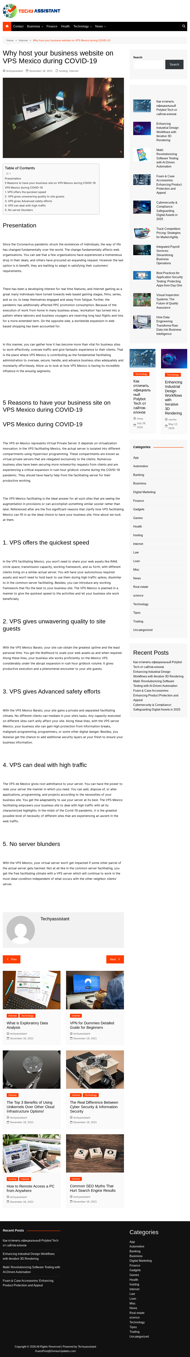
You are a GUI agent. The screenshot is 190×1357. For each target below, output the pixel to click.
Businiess (33, 26)
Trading (138, 621)
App (136, 457)
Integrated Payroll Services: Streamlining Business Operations (168, 255)
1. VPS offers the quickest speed (25, 192)
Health (65, 26)
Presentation (13, 178)
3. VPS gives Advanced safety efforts (28, 201)
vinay (140, 418)
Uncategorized (143, 630)
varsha (172, 419)
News (99, 26)
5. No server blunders (19, 209)
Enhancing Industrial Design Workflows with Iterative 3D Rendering (167, 132)
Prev (14, 959)
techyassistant (14, 70)
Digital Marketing (144, 492)
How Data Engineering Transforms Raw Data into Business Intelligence (168, 325)
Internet (73, 70)
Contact (18, 26)
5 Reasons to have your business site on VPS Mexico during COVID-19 (50, 182)
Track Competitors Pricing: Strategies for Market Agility (168, 233)
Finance (52, 26)
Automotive (140, 466)
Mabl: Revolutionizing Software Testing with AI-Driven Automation (167, 158)
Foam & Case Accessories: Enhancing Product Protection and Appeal (169, 184)
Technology (81, 26)
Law (136, 552)
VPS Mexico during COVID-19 (24, 187)
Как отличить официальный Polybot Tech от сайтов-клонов (30, 1243)
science (138, 595)
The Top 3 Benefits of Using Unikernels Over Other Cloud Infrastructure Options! (30, 1106)
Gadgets (138, 509)
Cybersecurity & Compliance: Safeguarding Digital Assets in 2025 (167, 211)
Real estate (140, 586)
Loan (136, 561)
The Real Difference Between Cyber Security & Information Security (94, 1106)
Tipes (136, 612)
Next (113, 959)
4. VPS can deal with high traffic (25, 205)
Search (137, 57)
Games (138, 518)
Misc (136, 569)
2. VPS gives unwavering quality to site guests (34, 196)
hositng (63, 70)
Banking (138, 474)
